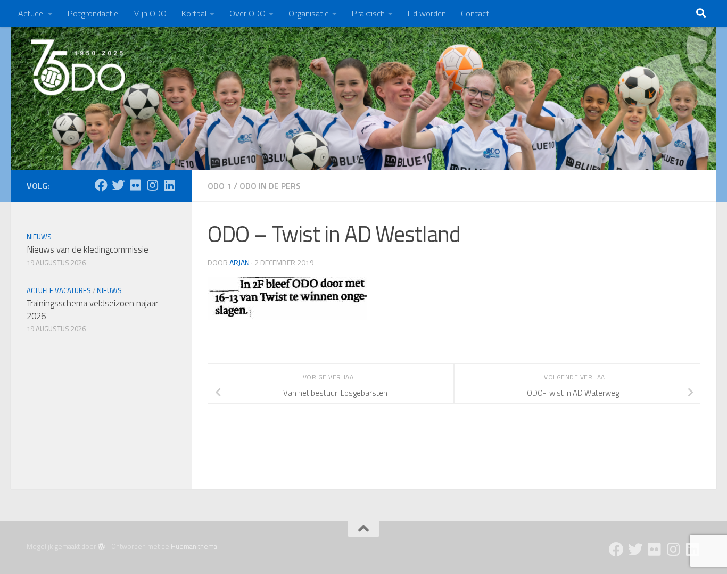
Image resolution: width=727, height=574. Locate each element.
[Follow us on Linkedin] (169, 185)
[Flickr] (135, 185)
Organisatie (308, 13)
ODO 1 (220, 185)
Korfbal (193, 13)
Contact (475, 13)
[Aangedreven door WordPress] (101, 546)
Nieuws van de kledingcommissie (87, 249)
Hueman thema (194, 546)
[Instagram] (152, 185)
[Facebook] (101, 185)
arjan (239, 262)
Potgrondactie (93, 13)
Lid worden (427, 13)
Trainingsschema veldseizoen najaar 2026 (92, 309)
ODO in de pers (270, 185)
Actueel (31, 13)
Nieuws (39, 236)
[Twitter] (118, 185)
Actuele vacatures (59, 290)
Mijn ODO (150, 13)
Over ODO (247, 13)
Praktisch (368, 13)
